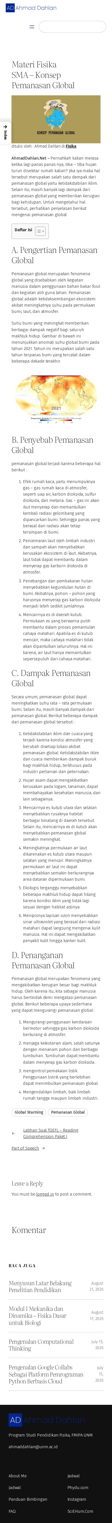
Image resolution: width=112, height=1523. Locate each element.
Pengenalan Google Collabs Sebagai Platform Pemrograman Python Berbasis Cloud (46, 1374)
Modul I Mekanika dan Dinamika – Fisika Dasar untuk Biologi (37, 1315)
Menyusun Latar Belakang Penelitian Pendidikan (40, 1286)
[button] (5, 133)
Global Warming (29, 1112)
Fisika (71, 146)
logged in (45, 1194)
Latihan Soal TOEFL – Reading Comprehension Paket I (50, 1133)
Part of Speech (25, 1148)
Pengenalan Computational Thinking (41, 1345)
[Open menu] (31, 26)
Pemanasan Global (68, 1112)
